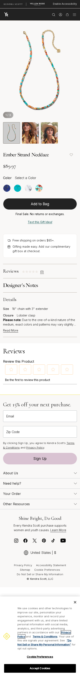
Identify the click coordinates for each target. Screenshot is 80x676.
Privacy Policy (35, 447)
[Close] (75, 602)
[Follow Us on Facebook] (25, 541)
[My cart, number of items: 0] (67, 14)
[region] (40, 636)
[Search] (53, 14)
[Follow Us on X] (35, 541)
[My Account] (60, 14)
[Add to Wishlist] (71, 155)
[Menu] (74, 14)
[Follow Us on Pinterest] (44, 541)
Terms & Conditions (45, 636)
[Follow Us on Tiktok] (53, 541)
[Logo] (7, 14)
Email (10, 416)
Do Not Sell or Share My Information (40, 574)
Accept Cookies (40, 668)
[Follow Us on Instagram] (16, 541)
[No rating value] (31, 271)
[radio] (7, 188)
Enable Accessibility (65, 3)
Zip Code (13, 432)
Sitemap (25, 569)
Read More (10, 330)
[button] (11, 369)
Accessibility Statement (51, 565)
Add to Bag (40, 204)
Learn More (58, 530)
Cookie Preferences (47, 569)
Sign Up (40, 459)
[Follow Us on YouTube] (63, 541)
